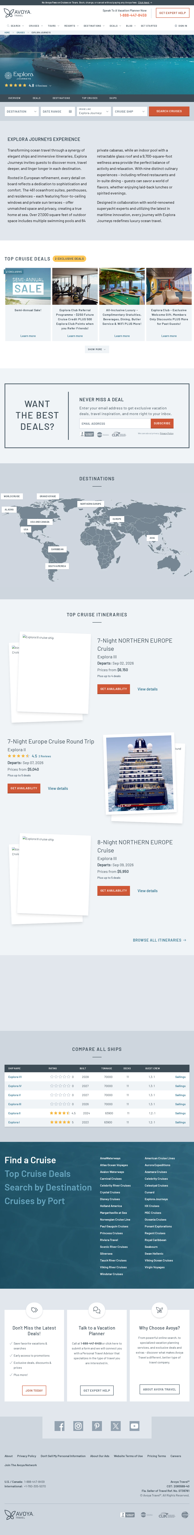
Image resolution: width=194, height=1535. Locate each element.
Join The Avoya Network (21, 1465)
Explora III (14, 1104)
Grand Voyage (48, 496)
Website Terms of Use (128, 1456)
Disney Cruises (110, 1199)
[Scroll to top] (184, 1525)
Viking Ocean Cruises (159, 1260)
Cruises (34, 25)
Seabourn (151, 1246)
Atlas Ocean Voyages (114, 1165)
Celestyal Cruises (156, 1185)
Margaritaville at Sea (113, 1212)
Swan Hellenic (154, 1253)
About (9, 1456)
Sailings (180, 1077)
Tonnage (106, 1068)
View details (148, 689)
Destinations (92, 25)
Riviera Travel (109, 1240)
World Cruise (12, 496)
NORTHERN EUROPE (90, 503)
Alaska (9, 509)
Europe (117, 519)
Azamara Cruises (156, 1171)
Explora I (14, 1122)
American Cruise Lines (160, 1158)
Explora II (14, 1113)
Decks (127, 1068)
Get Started (149, 25)
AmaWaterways (110, 1158)
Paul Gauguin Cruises (114, 1226)
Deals (114, 25)
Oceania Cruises (155, 1219)
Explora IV (15, 1086)
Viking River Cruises (113, 1267)
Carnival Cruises (111, 1178)
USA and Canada (40, 521)
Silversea (106, 1253)
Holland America (111, 1206)
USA (26, 529)
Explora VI (15, 1077)
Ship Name (14, 1068)
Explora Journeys (156, 1199)
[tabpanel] (144, 1216)
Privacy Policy (167, 433)
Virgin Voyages (155, 1267)
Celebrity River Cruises (115, 1185)
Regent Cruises (155, 1233)
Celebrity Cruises (156, 1178)
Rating (53, 1068)
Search (15, 25)
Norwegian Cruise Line (115, 1219)
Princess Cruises (111, 1233)
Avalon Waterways (112, 1171)
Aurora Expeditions (157, 1165)
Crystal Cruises (110, 1192)
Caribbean (57, 549)
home (7, 32)
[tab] (49, 1159)
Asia (152, 538)
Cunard (149, 1192)
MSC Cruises (153, 1212)
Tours (52, 25)
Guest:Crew (152, 1068)
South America (57, 566)
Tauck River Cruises (113, 1260)
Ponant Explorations (158, 1226)
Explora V (14, 1095)
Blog (129, 25)
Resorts (69, 25)
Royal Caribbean (155, 1240)
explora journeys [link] (41, 32)
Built (83, 1068)
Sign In (182, 25)
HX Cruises (152, 1206)
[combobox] (92, 111)
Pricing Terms (156, 1456)
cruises (21, 32)
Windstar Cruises (111, 1274)
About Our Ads (99, 1456)
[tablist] (49, 1215)
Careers (176, 1456)
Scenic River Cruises (114, 1246)
